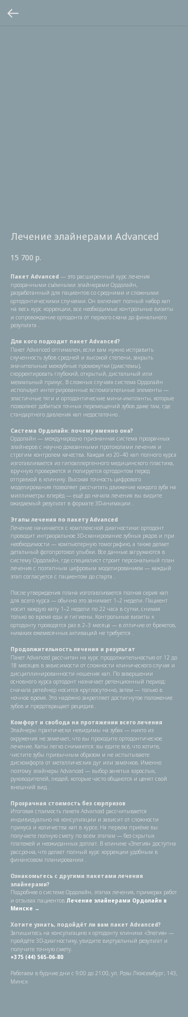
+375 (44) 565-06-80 (36, 957)
